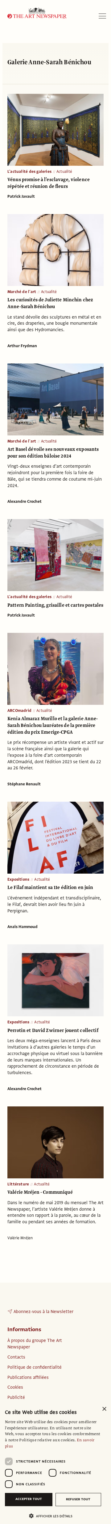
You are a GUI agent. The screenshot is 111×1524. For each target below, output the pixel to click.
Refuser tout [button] (78, 1499)
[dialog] (55, 1463)
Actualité (64, 171)
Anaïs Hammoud (22, 927)
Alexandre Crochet (24, 501)
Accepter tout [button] (28, 1499)
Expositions (18, 879)
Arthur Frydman (22, 346)
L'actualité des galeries (29, 171)
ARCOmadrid (19, 710)
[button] (53, 1516)
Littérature (18, 1184)
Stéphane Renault (24, 784)
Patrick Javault (21, 196)
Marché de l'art (21, 292)
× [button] (104, 1409)
